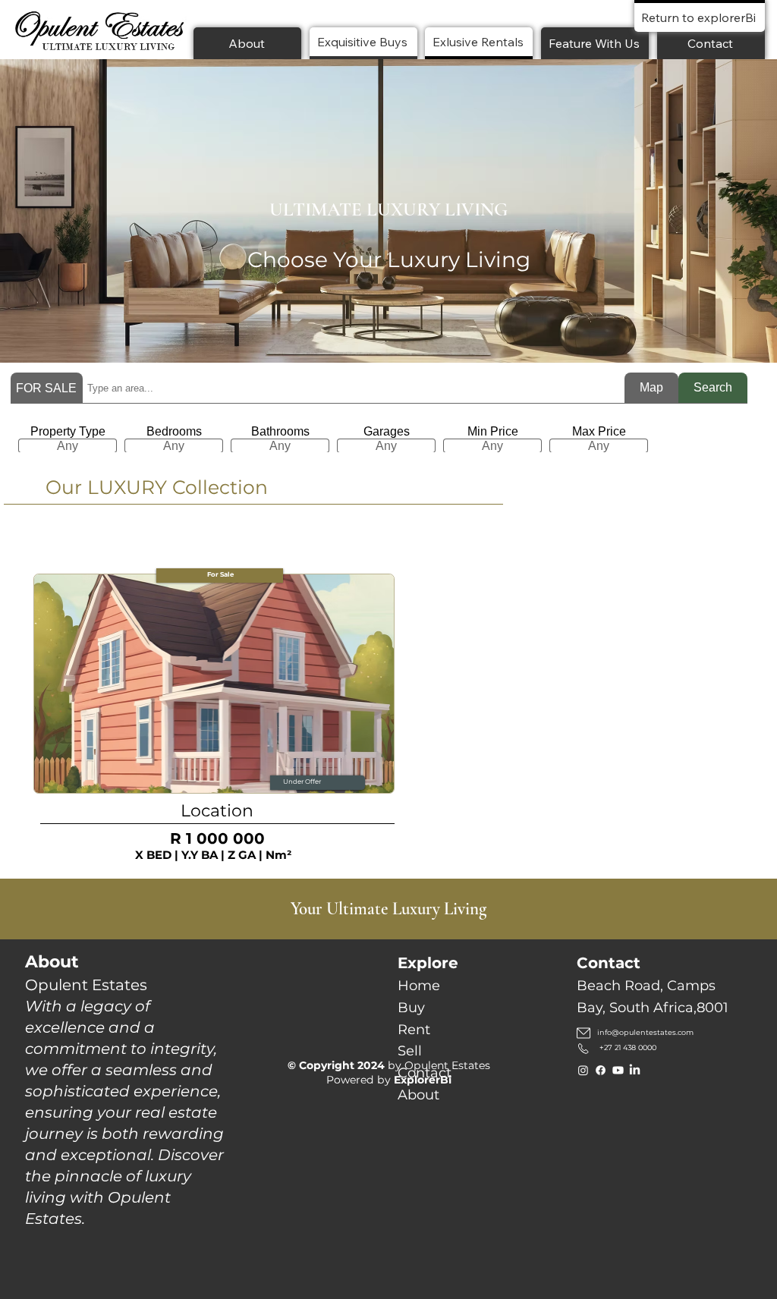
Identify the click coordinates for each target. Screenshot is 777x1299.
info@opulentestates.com (645, 1032)
